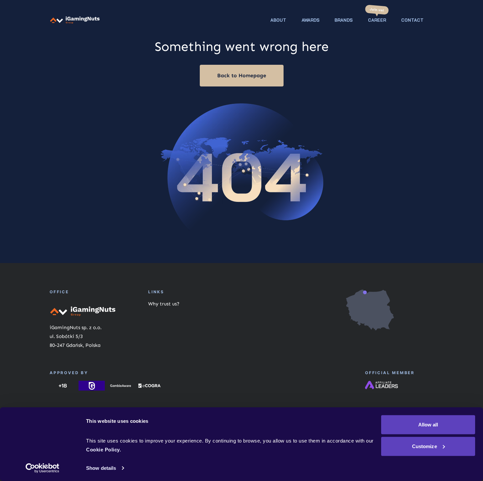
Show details (101, 468)
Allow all (428, 424)
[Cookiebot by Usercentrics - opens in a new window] (42, 468)
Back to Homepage (241, 75)
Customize (424, 446)
